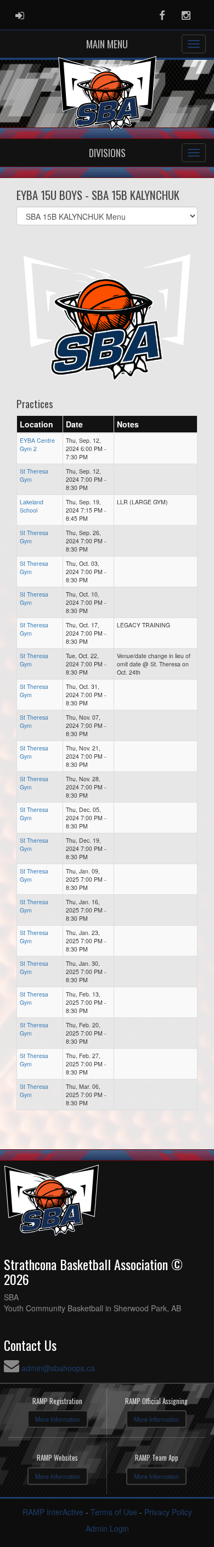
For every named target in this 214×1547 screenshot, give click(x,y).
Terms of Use (114, 1511)
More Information (57, 1419)
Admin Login (107, 1528)
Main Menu (107, 44)
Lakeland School (31, 506)
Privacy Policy (168, 1511)
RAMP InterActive (52, 1511)
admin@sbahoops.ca (58, 1367)
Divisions (107, 153)
